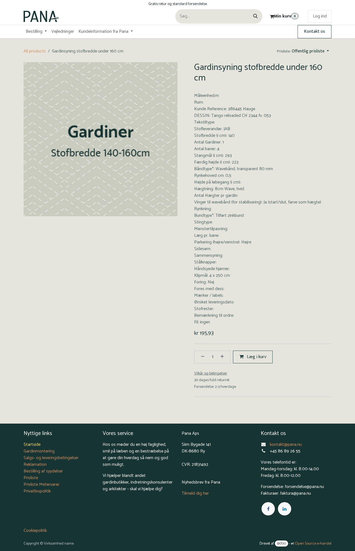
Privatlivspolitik (37, 491)
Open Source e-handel (313, 543)
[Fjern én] (200, 357)
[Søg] (255, 16)
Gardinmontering (39, 451)
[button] (303, 51)
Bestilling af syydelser (43, 471)
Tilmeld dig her (195, 493)
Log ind (320, 16)
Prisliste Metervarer (41, 484)
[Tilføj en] (224, 357)
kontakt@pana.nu (286, 444)
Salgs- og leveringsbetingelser (51, 458)
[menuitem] (36, 31)
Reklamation (35, 464)
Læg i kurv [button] (256, 357)
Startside (32, 444)
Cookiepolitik (35, 530)
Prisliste (31, 478)
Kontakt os (314, 31)
